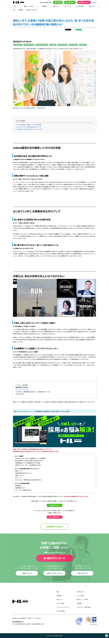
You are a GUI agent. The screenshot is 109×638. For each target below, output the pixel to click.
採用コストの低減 (29, 44)
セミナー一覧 (67, 6)
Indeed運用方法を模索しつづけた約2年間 (29, 125)
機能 (57, 592)
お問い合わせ (71, 2)
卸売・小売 (83, 44)
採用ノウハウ (92, 6)
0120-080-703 (47, 2)
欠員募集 (53, 44)
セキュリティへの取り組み (84, 607)
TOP (15, 6)
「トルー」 (31, 411)
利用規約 (79, 603)
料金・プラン (56, 6)
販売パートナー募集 (82, 599)
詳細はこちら (26, 573)
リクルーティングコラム (62, 607)
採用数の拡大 (18, 44)
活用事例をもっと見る (54, 526)
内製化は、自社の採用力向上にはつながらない (30, 129)
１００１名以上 (74, 44)
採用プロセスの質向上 (42, 44)
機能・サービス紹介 (28, 6)
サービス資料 (80, 596)
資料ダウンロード (85, 2)
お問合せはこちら (54, 505)
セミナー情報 (60, 603)
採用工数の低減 (63, 44)
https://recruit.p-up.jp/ (22, 389)
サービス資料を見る (54, 517)
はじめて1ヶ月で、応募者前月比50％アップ (29, 127)
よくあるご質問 (79, 6)
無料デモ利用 (57, 2)
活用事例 (44, 6)
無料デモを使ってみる (54, 573)
